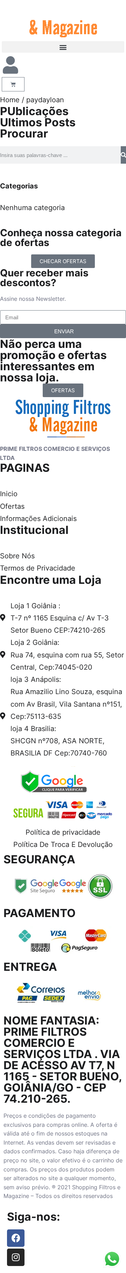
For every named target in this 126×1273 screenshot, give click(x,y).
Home (10, 99)
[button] (63, 47)
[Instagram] (15, 1257)
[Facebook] (15, 1238)
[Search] (123, 155)
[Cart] (13, 84)
